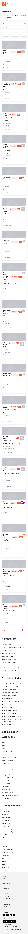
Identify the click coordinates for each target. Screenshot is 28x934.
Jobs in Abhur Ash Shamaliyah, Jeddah (13, 684)
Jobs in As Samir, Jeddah (9, 725)
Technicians (5, 798)
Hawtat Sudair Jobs (7, 853)
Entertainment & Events (9, 757)
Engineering (5, 787)
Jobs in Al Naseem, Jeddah (9, 705)
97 (18, 630)
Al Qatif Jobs (5, 838)
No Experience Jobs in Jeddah (10, 668)
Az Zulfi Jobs (5, 867)
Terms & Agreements (16, 929)
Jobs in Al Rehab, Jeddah (9, 696)
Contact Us (6, 888)
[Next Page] (22, 630)
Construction (6, 784)
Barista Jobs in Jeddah (8, 653)
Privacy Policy (6, 929)
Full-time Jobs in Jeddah (9, 644)
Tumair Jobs (5, 856)
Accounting (5, 763)
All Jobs (7, 9)
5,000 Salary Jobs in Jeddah (10, 671)
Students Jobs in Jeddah (9, 665)
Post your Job (6, 899)
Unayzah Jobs (6, 844)
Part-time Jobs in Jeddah (9, 662)
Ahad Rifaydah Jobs (7, 835)
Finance (4, 766)
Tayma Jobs (5, 841)
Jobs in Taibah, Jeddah (8, 699)
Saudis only (6, 35)
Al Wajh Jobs (5, 861)
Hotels (4, 754)
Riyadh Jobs (5, 811)
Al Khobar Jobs (6, 820)
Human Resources (7, 769)
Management (6, 775)
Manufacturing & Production (10, 796)
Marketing (5, 745)
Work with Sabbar (7, 883)
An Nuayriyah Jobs (7, 850)
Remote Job (15, 35)
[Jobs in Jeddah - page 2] (22, 630)
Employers (6, 896)
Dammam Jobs (6, 817)
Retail (3, 748)
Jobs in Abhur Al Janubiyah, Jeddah (12, 702)
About (4, 878)
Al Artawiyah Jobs (7, 859)
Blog (4, 881)
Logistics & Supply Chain (9, 781)
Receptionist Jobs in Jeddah (10, 659)
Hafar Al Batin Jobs (7, 832)
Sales (3, 743)
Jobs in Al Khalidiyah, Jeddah (10, 693)
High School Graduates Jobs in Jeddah (13, 647)
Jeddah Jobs (5, 814)
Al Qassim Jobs (6, 823)
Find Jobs (5, 907)
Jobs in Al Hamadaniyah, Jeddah (11, 716)
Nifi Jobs (4, 847)
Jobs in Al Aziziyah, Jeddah (9, 707)
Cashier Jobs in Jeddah (8, 650)
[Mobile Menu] (25, 4)
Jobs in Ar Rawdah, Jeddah (9, 690)
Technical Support (7, 778)
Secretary (5, 772)
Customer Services (7, 760)
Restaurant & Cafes (7, 751)
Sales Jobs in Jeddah (8, 656)
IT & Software (6, 790)
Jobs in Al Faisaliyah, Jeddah (10, 687)
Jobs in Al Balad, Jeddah (9, 713)
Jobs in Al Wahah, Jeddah (9, 710)
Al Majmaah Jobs (7, 829)
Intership (5, 886)
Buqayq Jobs (5, 864)
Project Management (8, 793)
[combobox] (15, 27)
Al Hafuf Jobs (6, 826)
